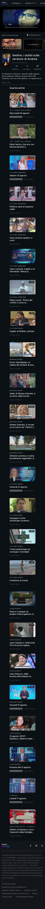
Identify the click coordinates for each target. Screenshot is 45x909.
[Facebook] (31, 846)
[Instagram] (36, 846)
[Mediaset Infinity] (4, 3)
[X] (42, 846)
